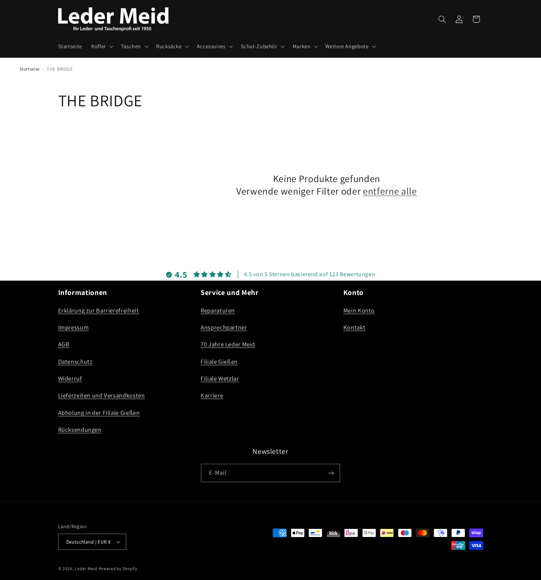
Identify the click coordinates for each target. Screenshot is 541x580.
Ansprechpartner (224, 327)
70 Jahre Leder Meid (228, 344)
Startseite (30, 69)
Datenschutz (75, 361)
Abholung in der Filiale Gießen (99, 412)
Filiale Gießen (219, 361)
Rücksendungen (80, 430)
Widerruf (70, 378)
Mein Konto (359, 310)
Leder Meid (86, 568)
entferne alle (390, 191)
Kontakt (354, 327)
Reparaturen (218, 310)
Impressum (73, 327)
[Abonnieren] (331, 473)
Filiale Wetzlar (220, 378)
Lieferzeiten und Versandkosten (101, 395)
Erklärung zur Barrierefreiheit (98, 310)
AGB (64, 344)
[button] (101, 46)
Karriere (212, 395)
